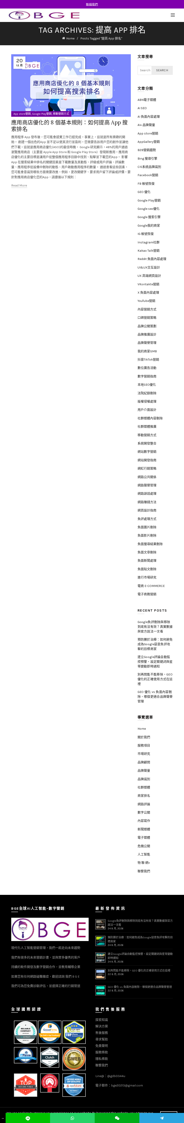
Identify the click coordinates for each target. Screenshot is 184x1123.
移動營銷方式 (61, 113)
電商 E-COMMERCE (151, 586)
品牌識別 (144, 779)
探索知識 (101, 1020)
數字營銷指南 (147, 376)
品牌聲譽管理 (147, 343)
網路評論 (144, 804)
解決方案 (101, 1026)
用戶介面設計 (147, 410)
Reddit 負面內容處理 (152, 259)
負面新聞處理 (147, 561)
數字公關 (144, 812)
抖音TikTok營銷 (148, 359)
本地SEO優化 (147, 385)
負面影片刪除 (147, 535)
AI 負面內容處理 (149, 117)
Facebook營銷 (148, 175)
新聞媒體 (144, 829)
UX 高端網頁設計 (149, 276)
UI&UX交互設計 (149, 267)
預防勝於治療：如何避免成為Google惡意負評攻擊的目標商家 (155, 644)
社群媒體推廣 (147, 426)
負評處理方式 (147, 519)
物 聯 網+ (144, 863)
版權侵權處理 (147, 401)
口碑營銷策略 (147, 318)
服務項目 (144, 745)
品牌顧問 (144, 762)
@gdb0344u (116, 1076)
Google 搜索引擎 (149, 217)
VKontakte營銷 (148, 284)
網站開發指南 (147, 460)
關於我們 (144, 737)
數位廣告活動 (147, 368)
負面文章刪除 (147, 552)
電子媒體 (144, 838)
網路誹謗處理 (147, 494)
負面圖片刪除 (147, 527)
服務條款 (101, 1052)
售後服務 (101, 1033)
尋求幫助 (101, 1039)
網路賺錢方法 (147, 502)
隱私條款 (101, 1059)
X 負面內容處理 (148, 292)
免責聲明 (101, 1046)
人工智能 (144, 854)
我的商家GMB (147, 351)
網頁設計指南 (147, 510)
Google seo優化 (149, 209)
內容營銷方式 (147, 309)
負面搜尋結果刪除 (150, 544)
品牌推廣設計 (147, 334)
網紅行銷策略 (147, 468)
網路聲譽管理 (147, 485)
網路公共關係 (147, 477)
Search (162, 70)
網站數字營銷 (147, 452)
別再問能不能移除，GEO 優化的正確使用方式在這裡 (155, 679)
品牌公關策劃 (147, 326)
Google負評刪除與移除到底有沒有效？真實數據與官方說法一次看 (155, 626)
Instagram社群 (149, 242)
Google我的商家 (149, 225)
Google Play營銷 (42, 113)
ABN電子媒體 (147, 100)
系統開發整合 (147, 443)
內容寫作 (144, 821)
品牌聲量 (144, 770)
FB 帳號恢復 (146, 184)
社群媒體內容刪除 (150, 418)
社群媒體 (144, 787)
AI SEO (142, 108)
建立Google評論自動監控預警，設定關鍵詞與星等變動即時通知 (155, 661)
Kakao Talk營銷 (149, 251)
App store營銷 (22, 113)
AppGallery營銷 (149, 142)
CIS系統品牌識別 (149, 167)
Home (70, 38)
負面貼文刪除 (147, 569)
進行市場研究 (147, 577)
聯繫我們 (144, 871)
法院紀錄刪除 (147, 393)
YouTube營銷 (146, 301)
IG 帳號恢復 (146, 234)
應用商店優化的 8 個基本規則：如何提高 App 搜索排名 (69, 125)
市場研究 (144, 754)
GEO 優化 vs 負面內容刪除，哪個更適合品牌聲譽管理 (155, 696)
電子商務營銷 (147, 594)
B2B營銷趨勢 (147, 150)
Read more (19, 185)
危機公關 (144, 846)
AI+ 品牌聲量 (146, 125)
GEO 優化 (144, 192)
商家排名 (144, 796)
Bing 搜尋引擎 (147, 158)
